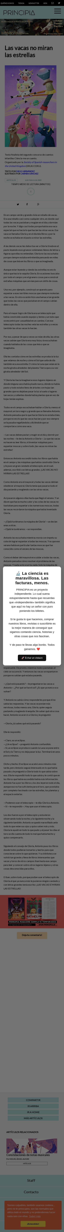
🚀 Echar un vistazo (32, 658)
